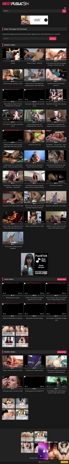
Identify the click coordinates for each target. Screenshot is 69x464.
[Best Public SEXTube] (34, 3)
